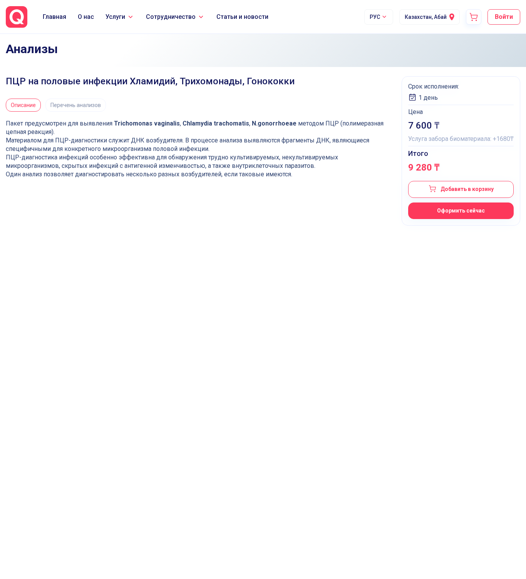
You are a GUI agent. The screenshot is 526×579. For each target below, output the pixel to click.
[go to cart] (473, 17)
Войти (504, 16)
